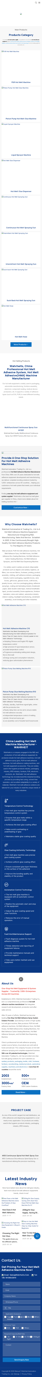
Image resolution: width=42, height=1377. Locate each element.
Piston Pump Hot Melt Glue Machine (21, 118)
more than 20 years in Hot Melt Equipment (21, 19)
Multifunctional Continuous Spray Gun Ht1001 (21, 428)
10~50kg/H (19, 1337)
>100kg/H (36, 1337)
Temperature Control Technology (18, 806)
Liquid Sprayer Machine (21, 155)
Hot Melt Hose (21, 337)
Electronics (32, 1317)
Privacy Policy (27, 1374)
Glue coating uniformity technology (20, 850)
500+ (25, 1075)
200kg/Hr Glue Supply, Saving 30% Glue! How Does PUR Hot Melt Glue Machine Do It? (30, 1211)
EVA (8, 1328)
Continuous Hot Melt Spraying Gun (21, 227)
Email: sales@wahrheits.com (16, 1275)
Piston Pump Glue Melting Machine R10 (19, 691)
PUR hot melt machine (14, 41)
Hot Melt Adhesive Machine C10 (16, 628)
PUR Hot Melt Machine (21, 82)
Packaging (18, 1317)
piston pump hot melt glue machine (27, 41)
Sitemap (16, 1374)
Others (37, 1317)
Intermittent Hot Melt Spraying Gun (21, 264)
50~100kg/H (28, 1337)
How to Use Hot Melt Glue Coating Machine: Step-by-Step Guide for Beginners (30, 1234)
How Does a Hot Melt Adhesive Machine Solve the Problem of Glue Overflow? (10, 1211)
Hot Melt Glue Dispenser (21, 191)
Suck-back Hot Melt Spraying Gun (21, 300)
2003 (5, 1075)
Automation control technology (18, 890)
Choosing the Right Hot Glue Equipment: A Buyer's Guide (10, 1234)
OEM (25, 1083)
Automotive (25, 1317)
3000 (8, 1083)
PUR (17, 1328)
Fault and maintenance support (18, 934)
